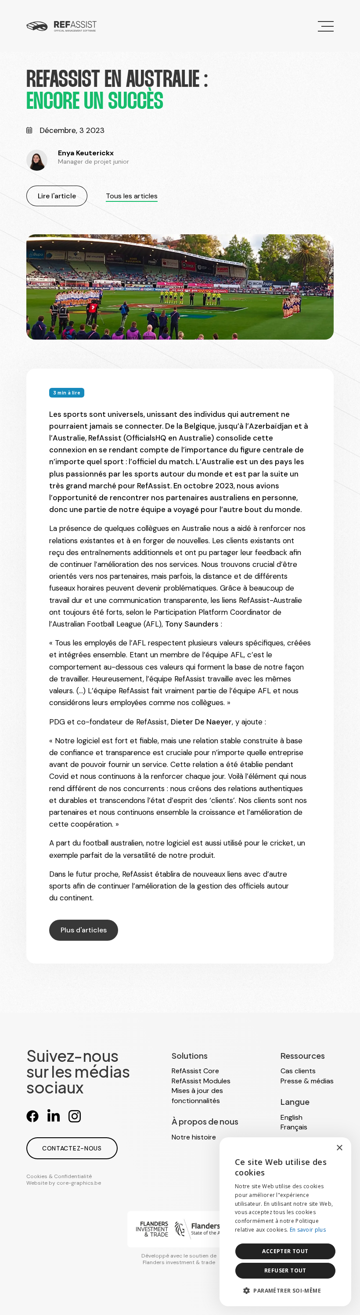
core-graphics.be (79, 1182)
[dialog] (285, 1221)
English (291, 1117)
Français (294, 1127)
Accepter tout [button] (285, 1251)
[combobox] (320, 1148)
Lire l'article (57, 196)
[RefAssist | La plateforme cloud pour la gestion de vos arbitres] (61, 26)
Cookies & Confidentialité (59, 1176)
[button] (285, 1290)
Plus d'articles (84, 930)
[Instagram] (74, 1116)
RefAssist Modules (201, 1081)
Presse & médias (307, 1081)
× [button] (339, 1148)
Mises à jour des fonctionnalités (197, 1095)
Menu (325, 26)
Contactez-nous (72, 1148)
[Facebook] (32, 1116)
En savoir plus (308, 1229)
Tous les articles (132, 196)
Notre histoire (194, 1137)
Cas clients (298, 1070)
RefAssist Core (195, 1070)
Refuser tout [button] (285, 1270)
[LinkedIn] (53, 1116)
